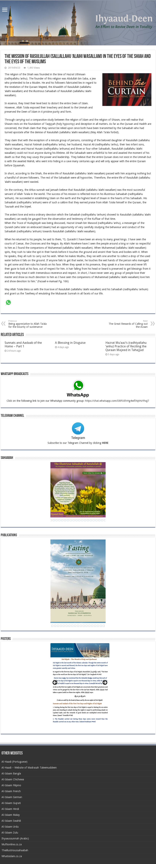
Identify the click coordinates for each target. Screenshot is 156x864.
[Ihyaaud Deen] (78, 23)
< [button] (55, 683)
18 (95, 626)
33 (71, 520)
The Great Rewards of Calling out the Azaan (128, 324)
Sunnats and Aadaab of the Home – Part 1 (23, 344)
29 (59, 520)
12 (78, 626)
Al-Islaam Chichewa (13, 779)
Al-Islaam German (12, 797)
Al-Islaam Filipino (11, 785)
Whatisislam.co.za (12, 856)
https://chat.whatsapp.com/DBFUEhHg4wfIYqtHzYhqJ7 (117, 400)
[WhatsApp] (8, 302)
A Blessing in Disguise (70, 343)
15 (87, 626)
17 (92, 626)
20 (101, 626)
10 (72, 626)
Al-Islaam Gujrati (11, 803)
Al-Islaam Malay (11, 814)
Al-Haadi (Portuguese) (14, 761)
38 (85, 520)
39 (88, 520)
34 (74, 520)
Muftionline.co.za (12, 844)
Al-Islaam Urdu (10, 826)
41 (94, 520)
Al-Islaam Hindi (10, 808)
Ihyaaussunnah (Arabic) (15, 838)
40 (91, 520)
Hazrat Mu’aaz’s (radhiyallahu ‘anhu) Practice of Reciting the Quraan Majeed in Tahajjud (125, 346)
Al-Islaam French (11, 791)
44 (102, 520)
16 (89, 626)
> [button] (104, 683)
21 (104, 626)
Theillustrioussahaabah (15, 850)
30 (62, 520)
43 (99, 520)
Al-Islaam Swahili (11, 820)
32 (68, 520)
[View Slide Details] (79, 685)
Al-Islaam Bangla (11, 773)
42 (96, 520)
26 (51, 520)
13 (81, 626)
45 (105, 520)
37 (82, 520)
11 (75, 626)
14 (84, 626)
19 (98, 626)
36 (79, 520)
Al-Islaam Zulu (10, 832)
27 (54, 520)
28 (56, 520)
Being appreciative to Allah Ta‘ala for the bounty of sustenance (27, 324)
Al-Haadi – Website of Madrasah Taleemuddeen (29, 767)
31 (65, 520)
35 (76, 520)
